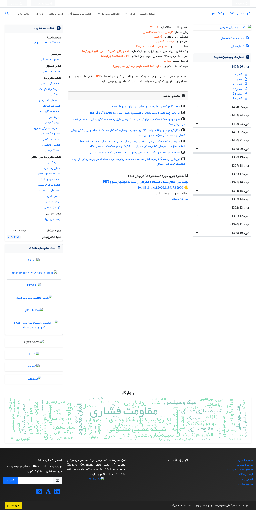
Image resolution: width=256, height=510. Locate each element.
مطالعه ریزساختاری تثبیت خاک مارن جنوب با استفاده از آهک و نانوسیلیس (135, 152)
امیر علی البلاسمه (49, 190)
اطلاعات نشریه (110, 14)
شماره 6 (237, 74)
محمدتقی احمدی (50, 83)
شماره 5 (237, 79)
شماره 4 (237, 84)
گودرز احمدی (52, 207)
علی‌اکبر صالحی (51, 106)
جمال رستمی (52, 168)
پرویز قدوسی (52, 122)
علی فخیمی (53, 162)
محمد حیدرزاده (50, 179)
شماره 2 (237, 94)
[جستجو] (8, 13)
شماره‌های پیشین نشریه (229, 57)
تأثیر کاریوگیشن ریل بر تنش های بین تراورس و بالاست (146, 106)
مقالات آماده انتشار (233, 38)
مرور (132, 14)
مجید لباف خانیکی (49, 185)
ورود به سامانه (42, 3)
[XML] (124, 176)
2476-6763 (13, 237)
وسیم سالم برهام (49, 173)
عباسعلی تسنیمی (49, 100)
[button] (168, 505)
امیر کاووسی (52, 150)
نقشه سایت (245, 484)
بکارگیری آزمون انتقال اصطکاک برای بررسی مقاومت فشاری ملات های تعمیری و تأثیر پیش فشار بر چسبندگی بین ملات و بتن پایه (128, 132)
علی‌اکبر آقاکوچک (49, 89)
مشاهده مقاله (179, 199)
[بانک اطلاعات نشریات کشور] (34, 299)
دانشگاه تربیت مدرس (46, 42)
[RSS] (39, 493)
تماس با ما (23, 14)
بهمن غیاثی (53, 201)
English (240, 3)
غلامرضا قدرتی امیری (47, 128)
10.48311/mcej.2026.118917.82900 (160, 188)
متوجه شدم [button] (13, 505)
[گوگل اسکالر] (34, 311)
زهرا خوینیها (52, 219)
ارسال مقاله (55, 14)
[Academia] (48, 493)
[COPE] (34, 261)
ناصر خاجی (53, 196)
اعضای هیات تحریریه (240, 469)
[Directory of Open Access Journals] (34, 274)
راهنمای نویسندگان (80, 14)
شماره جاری (237, 46)
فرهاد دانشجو (51, 71)
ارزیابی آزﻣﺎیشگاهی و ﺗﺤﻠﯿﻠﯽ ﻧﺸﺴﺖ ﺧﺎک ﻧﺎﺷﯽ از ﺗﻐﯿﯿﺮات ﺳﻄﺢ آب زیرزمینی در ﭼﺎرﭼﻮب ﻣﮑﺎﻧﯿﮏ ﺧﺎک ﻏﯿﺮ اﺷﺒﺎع (128, 161)
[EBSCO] (34, 286)
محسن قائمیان (51, 145)
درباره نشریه (244, 465)
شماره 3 (237, 89)
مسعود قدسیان (50, 59)
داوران (39, 14)
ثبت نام (15, 3)
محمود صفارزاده (50, 111)
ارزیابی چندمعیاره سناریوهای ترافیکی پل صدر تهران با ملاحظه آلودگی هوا (135, 113)
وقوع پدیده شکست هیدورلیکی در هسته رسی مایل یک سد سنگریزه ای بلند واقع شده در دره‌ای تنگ (129, 121)
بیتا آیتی (55, 94)
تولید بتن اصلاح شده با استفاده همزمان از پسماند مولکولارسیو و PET (145, 182)
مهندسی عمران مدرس (230, 12)
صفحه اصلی (147, 14)
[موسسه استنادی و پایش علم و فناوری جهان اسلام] (34, 326)
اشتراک (10, 480)
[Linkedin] (57, 493)
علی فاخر (54, 117)
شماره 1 (237, 98)
